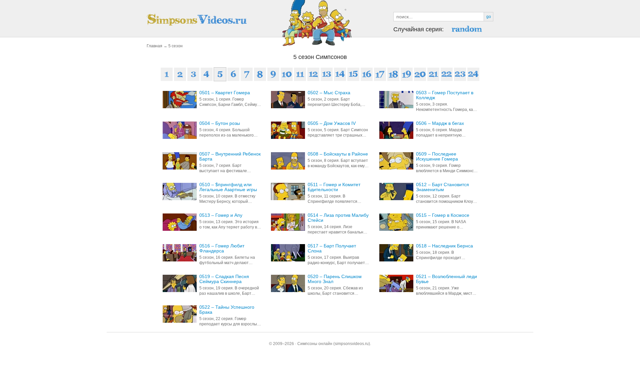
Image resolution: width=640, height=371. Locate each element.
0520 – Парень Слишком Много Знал (335, 279)
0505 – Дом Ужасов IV (332, 123)
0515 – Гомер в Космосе (442, 215)
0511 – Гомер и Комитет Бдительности (334, 187)
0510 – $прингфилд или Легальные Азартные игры (228, 187)
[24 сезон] (473, 74)
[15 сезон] (353, 74)
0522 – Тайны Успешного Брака (226, 310)
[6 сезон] (233, 74)
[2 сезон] (180, 74)
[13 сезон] (327, 74)
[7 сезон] (247, 74)
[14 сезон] (340, 74)
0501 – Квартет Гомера (224, 92)
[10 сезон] (287, 74)
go (488, 16)
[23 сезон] (460, 74)
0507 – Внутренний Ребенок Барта (230, 157)
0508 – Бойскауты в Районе (338, 154)
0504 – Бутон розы (219, 123)
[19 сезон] (407, 74)
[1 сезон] (167, 74)
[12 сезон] (313, 74)
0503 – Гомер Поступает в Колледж (444, 95)
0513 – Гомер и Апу (220, 215)
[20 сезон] (420, 74)
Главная (154, 46)
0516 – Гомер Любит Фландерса (221, 248)
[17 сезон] (380, 74)
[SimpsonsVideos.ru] (197, 20)
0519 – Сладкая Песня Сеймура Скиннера (224, 279)
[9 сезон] (273, 74)
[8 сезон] (260, 74)
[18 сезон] (393, 74)
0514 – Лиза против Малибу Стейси (338, 218)
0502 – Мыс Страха (329, 92)
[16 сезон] (367, 74)
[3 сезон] (193, 74)
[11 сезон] (300, 74)
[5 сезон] (220, 74)
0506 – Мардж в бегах (440, 123)
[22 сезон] (447, 74)
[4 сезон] (207, 74)
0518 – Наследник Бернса (444, 245)
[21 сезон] (433, 74)
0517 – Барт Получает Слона (332, 248)
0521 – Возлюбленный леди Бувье (446, 279)
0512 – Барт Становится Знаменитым (442, 187)
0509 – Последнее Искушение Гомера (437, 157)
